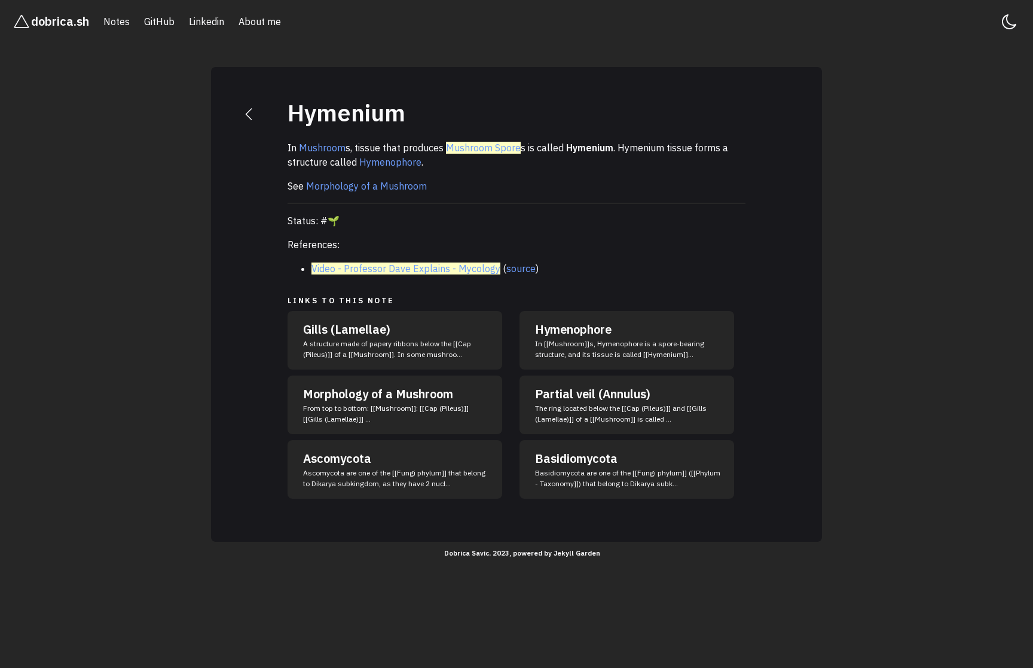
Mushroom (322, 148)
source (521, 268)
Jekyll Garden (577, 553)
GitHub (159, 22)
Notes (116, 22)
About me (260, 22)
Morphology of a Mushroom (366, 186)
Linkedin (206, 22)
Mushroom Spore (483, 148)
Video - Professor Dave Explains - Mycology (405, 268)
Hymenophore (390, 162)
